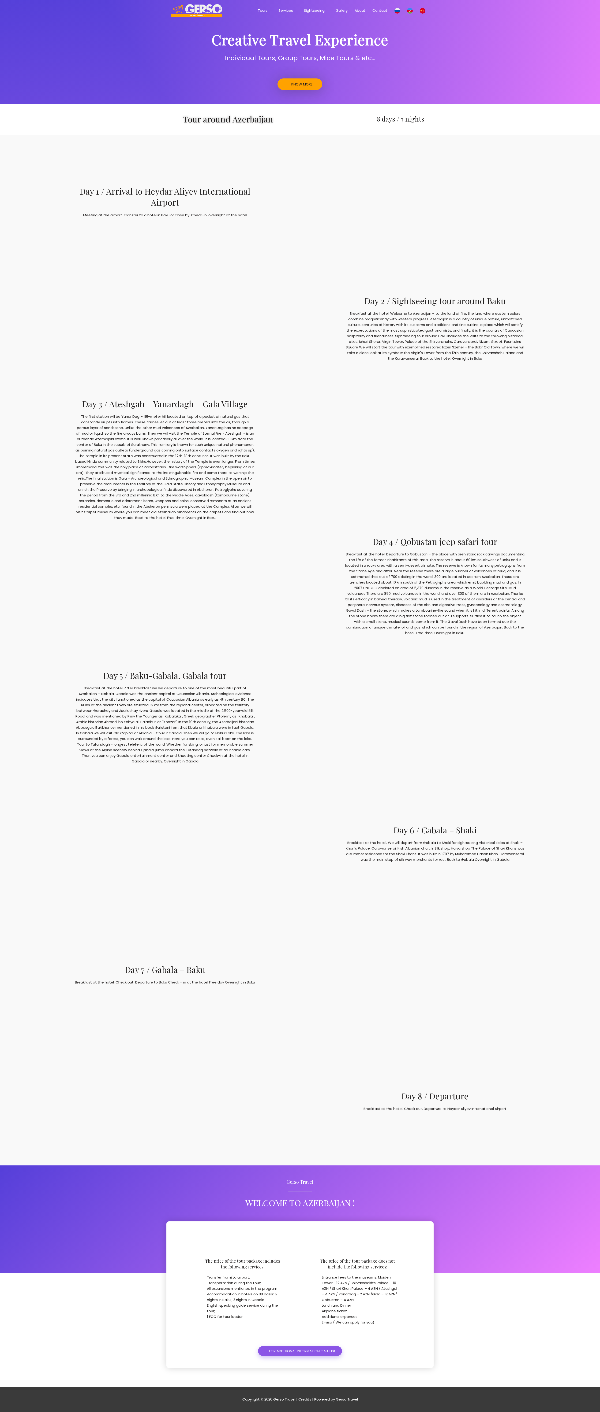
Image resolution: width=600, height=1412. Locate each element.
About (360, 10)
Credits (304, 1399)
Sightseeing (314, 10)
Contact (379, 10)
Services (285, 10)
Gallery (342, 10)
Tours (262, 10)
